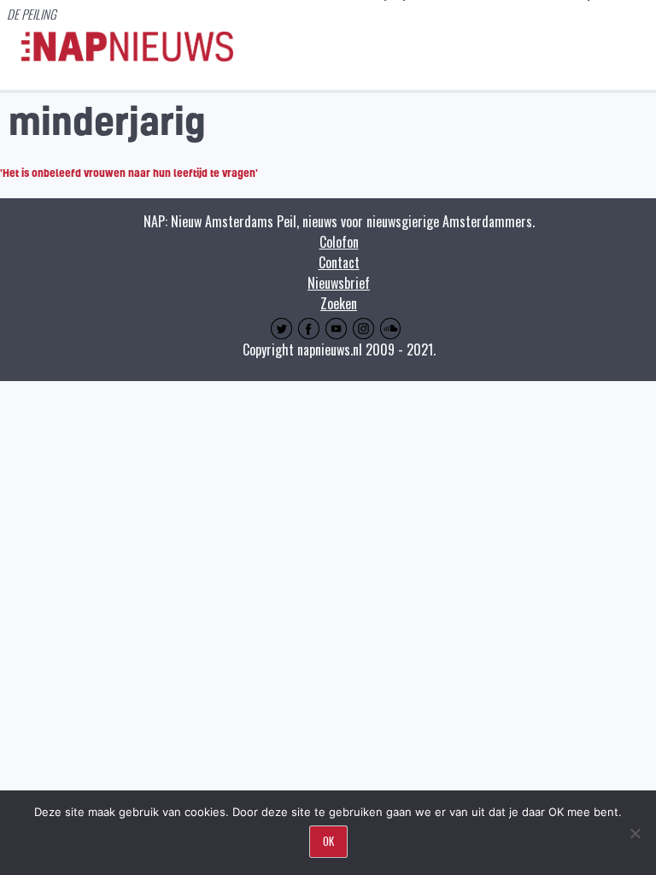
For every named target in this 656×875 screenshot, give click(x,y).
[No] (634, 833)
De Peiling (31, 13)
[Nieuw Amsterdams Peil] (127, 57)
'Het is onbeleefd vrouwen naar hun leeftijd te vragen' (129, 172)
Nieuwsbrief (339, 283)
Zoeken (338, 303)
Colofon (339, 242)
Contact (339, 262)
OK (328, 840)
